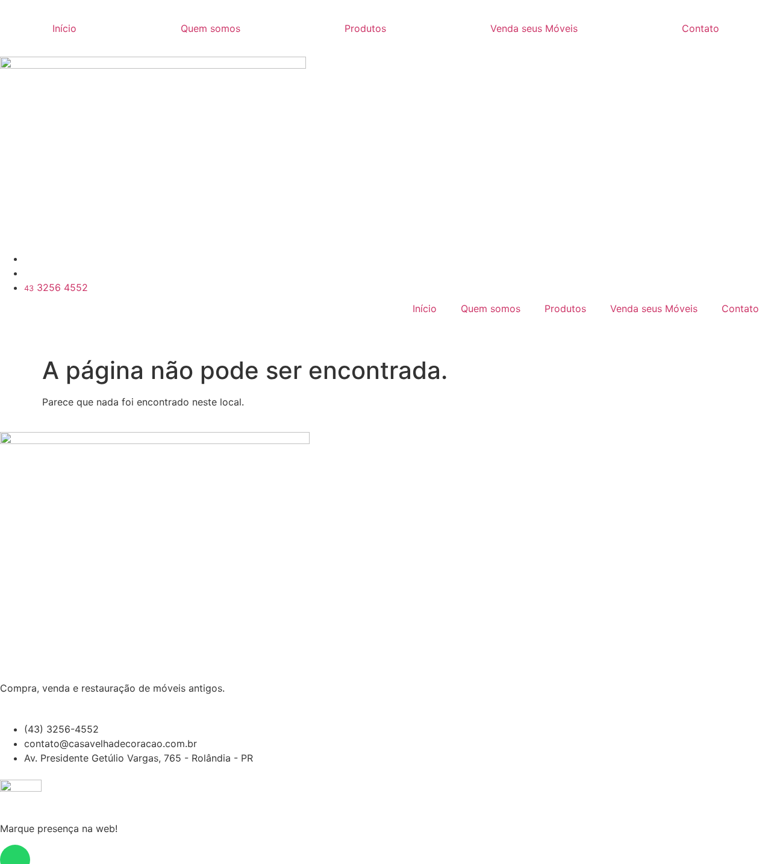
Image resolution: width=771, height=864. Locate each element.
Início (64, 28)
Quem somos (210, 28)
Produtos (365, 28)
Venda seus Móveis (534, 28)
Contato (700, 28)
